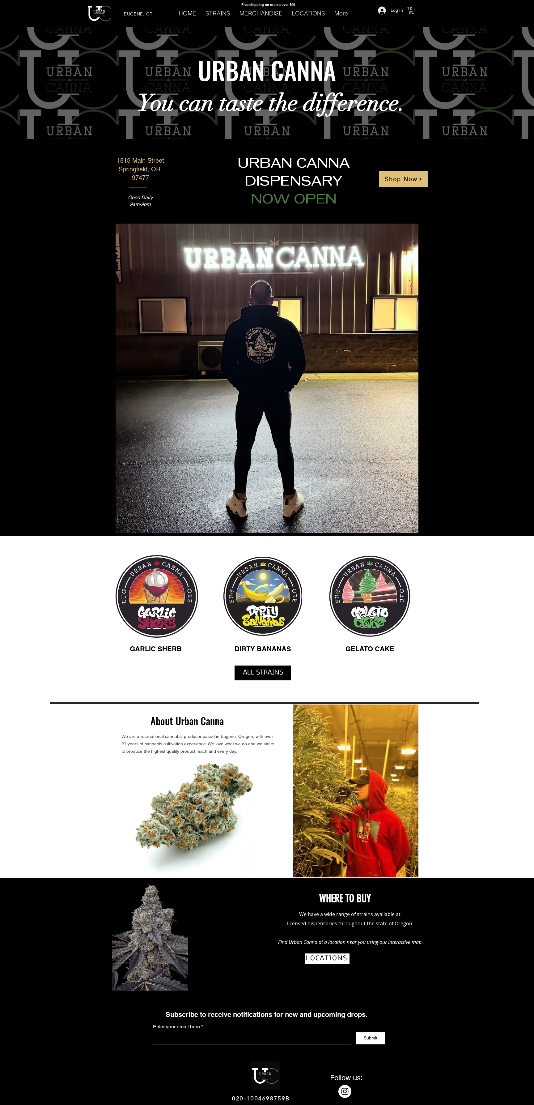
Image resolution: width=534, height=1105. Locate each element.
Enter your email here (176, 1026)
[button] (411, 10)
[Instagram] (344, 1091)
